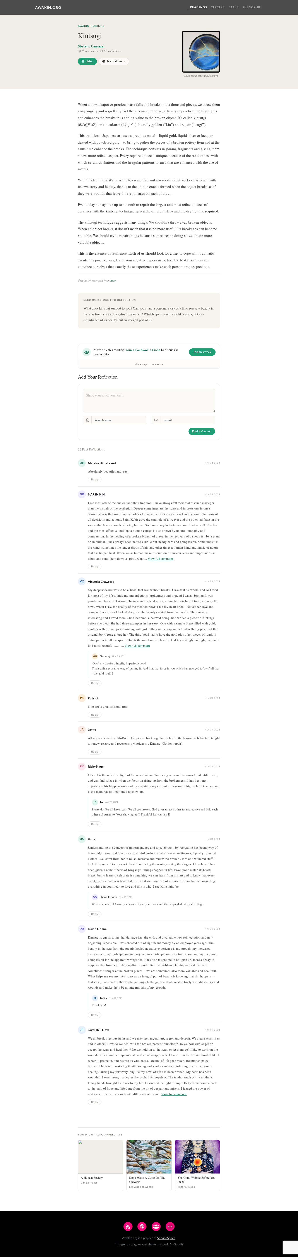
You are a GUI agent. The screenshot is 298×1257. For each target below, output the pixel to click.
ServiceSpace (166, 1238)
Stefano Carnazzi (91, 46)
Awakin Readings (91, 26)
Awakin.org (48, 7)
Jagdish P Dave (99, 1030)
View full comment (160, 558)
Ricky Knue (96, 766)
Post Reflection (201, 431)
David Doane (97, 929)
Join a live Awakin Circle (143, 350)
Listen (89, 61)
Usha (91, 839)
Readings (198, 7)
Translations (114, 61)
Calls (233, 7)
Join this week (202, 352)
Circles (218, 7)
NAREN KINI (97, 494)
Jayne (92, 729)
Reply (94, 479)
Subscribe (251, 7)
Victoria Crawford (101, 581)
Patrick (93, 698)
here (113, 280)
